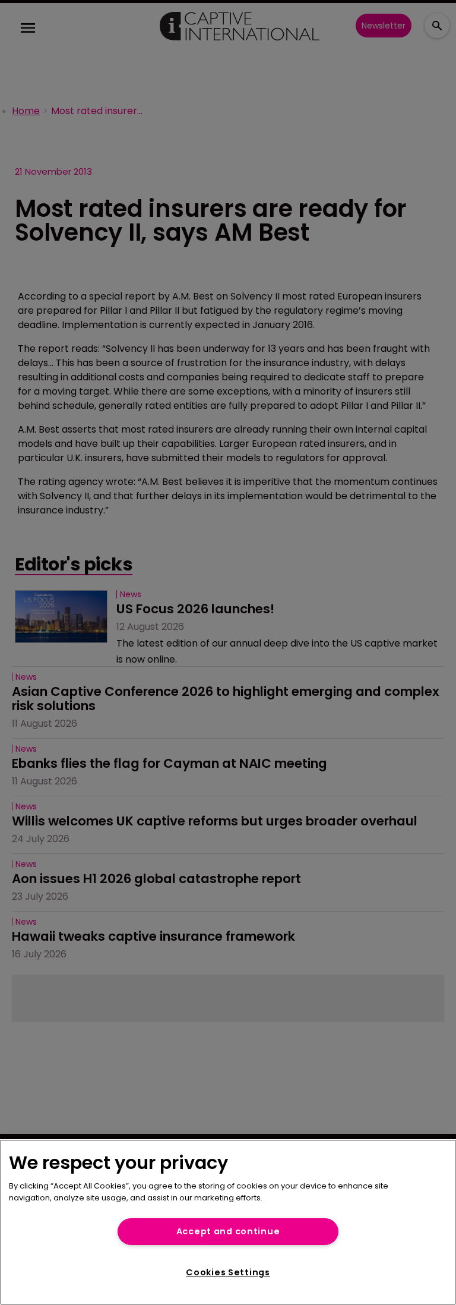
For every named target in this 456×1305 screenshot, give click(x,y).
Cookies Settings (228, 1272)
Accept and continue (228, 1231)
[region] (228, 1222)
